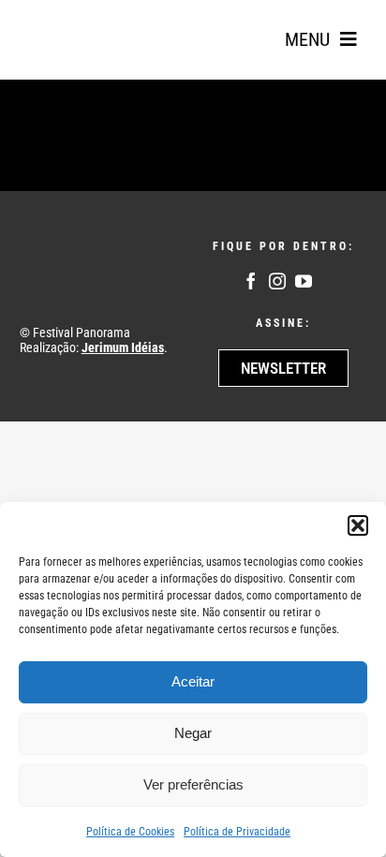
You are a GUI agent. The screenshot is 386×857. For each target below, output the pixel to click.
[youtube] (303, 281)
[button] (358, 525)
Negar (193, 733)
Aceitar (193, 681)
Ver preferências (193, 784)
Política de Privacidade (237, 831)
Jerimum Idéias (123, 347)
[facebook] (251, 281)
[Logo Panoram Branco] (85, 255)
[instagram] (277, 281)
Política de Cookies (130, 831)
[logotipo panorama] (75, 19)
